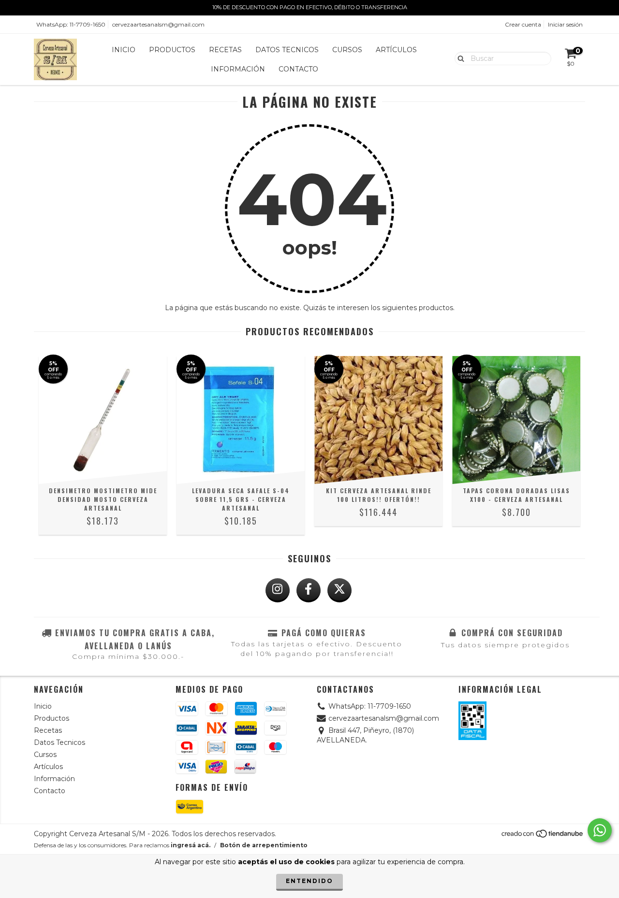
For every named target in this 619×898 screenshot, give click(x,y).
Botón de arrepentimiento (264, 845)
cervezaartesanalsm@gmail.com (158, 24)
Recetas (225, 49)
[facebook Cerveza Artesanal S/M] (308, 590)
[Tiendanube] (543, 836)
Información (238, 69)
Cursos (347, 49)
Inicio (123, 49)
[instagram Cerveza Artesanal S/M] (277, 590)
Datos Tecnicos (287, 49)
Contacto (298, 69)
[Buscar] (459, 58)
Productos (172, 49)
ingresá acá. (190, 845)
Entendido (309, 880)
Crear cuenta (523, 24)
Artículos (396, 49)
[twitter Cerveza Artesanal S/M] (339, 590)
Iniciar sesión (565, 24)
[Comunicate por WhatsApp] (600, 830)
